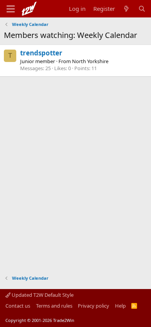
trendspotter (41, 52)
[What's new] (126, 9)
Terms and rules (54, 305)
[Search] (141, 9)
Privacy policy (93, 305)
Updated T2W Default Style (42, 294)
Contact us (17, 305)
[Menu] (11, 9)
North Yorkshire (90, 61)
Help (120, 305)
